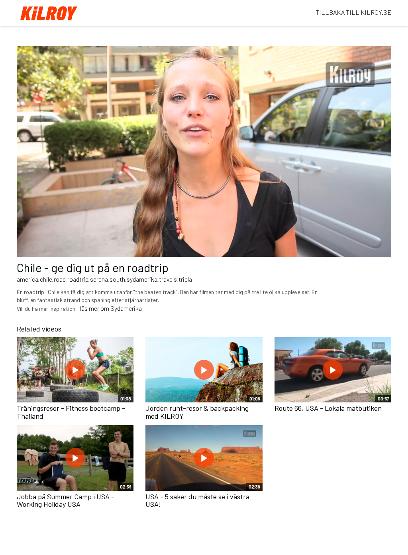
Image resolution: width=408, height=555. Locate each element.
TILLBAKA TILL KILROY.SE (353, 12)
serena (99, 279)
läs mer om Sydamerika (111, 308)
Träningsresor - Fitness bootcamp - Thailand (71, 412)
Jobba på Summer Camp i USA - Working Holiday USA (65, 500)
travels (168, 279)
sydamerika (142, 279)
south (117, 279)
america (27, 279)
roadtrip (77, 279)
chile (46, 279)
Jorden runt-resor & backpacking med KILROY (197, 412)
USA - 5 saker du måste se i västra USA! (197, 500)
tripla (185, 279)
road (60, 279)
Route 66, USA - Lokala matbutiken (328, 408)
